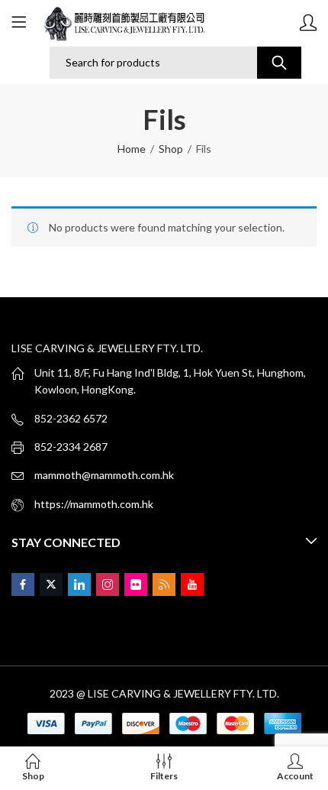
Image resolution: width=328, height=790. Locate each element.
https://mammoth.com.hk (93, 503)
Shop (171, 148)
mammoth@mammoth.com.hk (104, 474)
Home (131, 148)
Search (279, 63)
